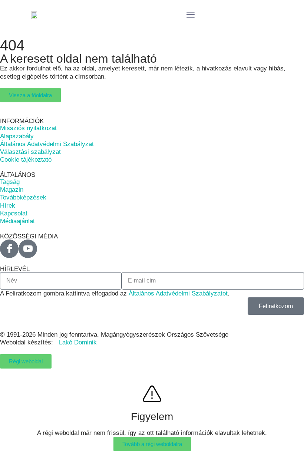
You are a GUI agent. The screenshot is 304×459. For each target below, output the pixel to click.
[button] (191, 15)
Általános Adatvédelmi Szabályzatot (178, 293)
